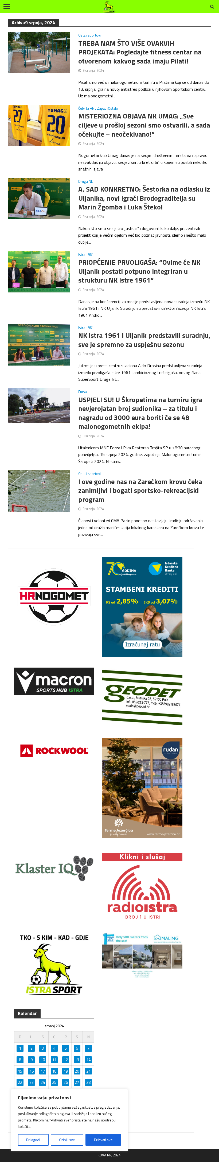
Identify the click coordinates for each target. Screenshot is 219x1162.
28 (88, 1082)
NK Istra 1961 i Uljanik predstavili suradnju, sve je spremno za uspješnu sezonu (144, 340)
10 (43, 1060)
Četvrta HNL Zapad (92, 109)
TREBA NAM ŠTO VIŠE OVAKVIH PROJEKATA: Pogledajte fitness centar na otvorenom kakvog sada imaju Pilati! (139, 52)
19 (66, 1071)
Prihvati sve (103, 1140)
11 (54, 1060)
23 (31, 1082)
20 (77, 1071)
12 (66, 1060)
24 (43, 1082)
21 (88, 1071)
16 (31, 1071)
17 (43, 1071)
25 (54, 1082)
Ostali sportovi (89, 36)
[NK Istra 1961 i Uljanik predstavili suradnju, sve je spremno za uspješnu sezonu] (39, 344)
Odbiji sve (67, 1140)
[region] (69, 1120)
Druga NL (85, 182)
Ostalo (113, 109)
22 (20, 1082)
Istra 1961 (85, 255)
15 (20, 1071)
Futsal (83, 392)
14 (88, 1060)
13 (77, 1060)
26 (66, 1082)
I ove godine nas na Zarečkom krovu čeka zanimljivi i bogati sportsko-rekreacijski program (140, 490)
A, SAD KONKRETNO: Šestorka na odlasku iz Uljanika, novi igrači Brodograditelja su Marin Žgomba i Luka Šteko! (144, 198)
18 (54, 1071)
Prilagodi (33, 1140)
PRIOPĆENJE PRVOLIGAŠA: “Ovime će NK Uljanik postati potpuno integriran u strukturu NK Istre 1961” (139, 271)
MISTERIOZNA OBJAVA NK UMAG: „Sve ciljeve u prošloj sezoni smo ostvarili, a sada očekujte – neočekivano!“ (144, 125)
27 (77, 1082)
